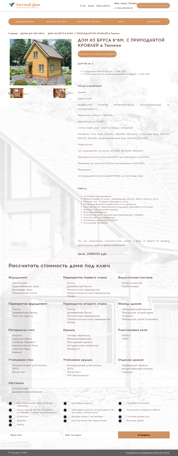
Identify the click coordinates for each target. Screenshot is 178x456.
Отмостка (22, 416)
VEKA (125, 338)
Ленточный (19, 283)
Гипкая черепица (78, 335)
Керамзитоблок (22, 338)
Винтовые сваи (22, 289)
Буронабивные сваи (25, 286)
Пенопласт (19, 372)
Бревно (17, 352)
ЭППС (15, 368)
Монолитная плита (24, 293)
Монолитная (20, 388)
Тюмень (132, 3)
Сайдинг (127, 315)
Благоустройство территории (89, 420)
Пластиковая (130, 286)
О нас (83, 6)
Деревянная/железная (27, 391)
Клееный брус (21, 348)
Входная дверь (135, 420)
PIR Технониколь (78, 375)
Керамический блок (25, 345)
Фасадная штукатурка (137, 312)
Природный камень (135, 365)
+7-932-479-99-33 (123, 8)
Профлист (73, 348)
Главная (13, 33)
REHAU (126, 335)
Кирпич (17, 335)
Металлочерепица (79, 338)
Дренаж (21, 420)
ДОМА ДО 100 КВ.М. (32, 33)
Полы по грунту (22, 315)
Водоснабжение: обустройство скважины (35, 404)
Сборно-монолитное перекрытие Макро (88, 294)
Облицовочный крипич (137, 309)
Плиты (71, 283)
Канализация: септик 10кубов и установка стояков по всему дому (37, 411)
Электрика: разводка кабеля (143, 409)
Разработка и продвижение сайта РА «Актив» (148, 453)
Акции (91, 6)
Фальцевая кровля (79, 342)
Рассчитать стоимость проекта (97, 54)
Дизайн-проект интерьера (87, 416)
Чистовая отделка (81, 403)
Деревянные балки (79, 286)
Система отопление (137, 403)
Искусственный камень (137, 368)
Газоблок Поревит (23, 342)
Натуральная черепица (82, 345)
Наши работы (103, 6)
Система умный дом (137, 416)
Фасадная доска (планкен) (140, 319)
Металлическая (132, 283)
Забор (20, 424)
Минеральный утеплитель (29, 365)
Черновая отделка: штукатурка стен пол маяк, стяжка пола (92, 411)
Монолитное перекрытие (83, 289)
